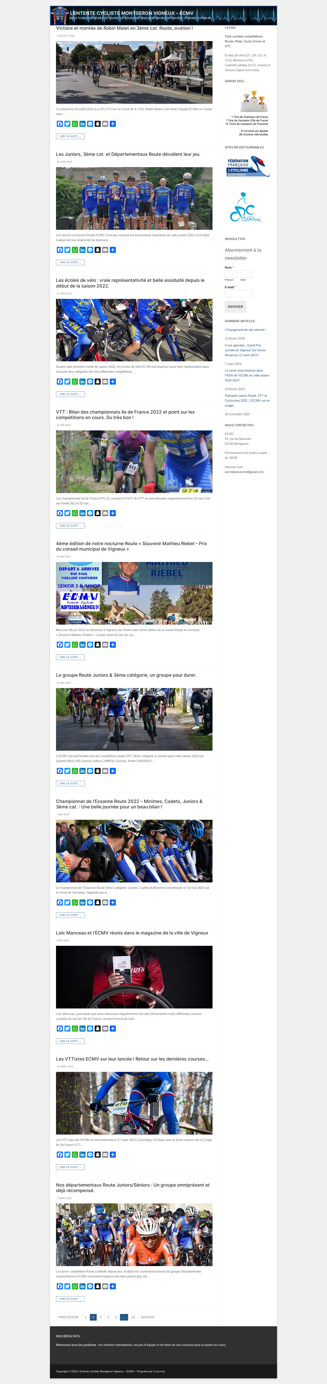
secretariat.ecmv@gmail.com (244, 472)
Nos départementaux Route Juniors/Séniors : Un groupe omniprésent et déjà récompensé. (133, 1187)
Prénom (229, 279)
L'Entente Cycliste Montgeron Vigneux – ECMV (131, 13)
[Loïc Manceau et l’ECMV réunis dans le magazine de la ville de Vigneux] (134, 977)
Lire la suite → (70, 136)
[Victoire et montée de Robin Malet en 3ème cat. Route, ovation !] (134, 72)
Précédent (68, 1317)
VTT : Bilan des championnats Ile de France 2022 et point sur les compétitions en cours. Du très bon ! (125, 414)
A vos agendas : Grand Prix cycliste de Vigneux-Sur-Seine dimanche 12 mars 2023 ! (245, 350)
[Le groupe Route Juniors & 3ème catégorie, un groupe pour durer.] (134, 719)
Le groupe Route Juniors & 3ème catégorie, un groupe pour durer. (126, 675)
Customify (159, 1371)
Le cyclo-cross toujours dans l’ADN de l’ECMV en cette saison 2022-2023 (247, 375)
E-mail (230, 287)
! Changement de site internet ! (245, 329)
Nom (229, 267)
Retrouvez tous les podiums (76, 1345)
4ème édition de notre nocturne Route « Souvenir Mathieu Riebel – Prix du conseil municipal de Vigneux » (131, 546)
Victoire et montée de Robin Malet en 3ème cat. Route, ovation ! (124, 28)
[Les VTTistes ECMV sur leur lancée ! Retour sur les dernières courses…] (134, 1103)
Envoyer (235, 306)
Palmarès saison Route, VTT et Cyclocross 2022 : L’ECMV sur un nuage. (247, 400)
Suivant (148, 1317)
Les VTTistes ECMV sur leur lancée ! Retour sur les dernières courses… (132, 1059)
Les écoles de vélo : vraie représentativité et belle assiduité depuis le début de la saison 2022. (130, 282)
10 (133, 1317)
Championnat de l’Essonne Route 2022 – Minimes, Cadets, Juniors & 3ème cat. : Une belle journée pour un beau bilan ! (129, 804)
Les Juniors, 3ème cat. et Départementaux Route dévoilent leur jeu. (128, 154)
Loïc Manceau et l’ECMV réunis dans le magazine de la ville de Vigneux (132, 933)
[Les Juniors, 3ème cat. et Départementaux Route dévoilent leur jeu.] (134, 198)
